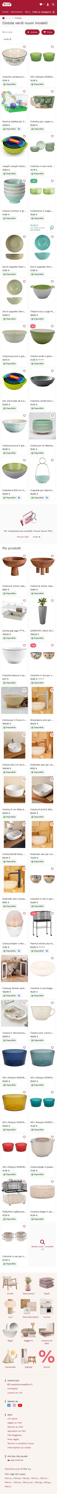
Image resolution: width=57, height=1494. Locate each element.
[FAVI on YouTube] (20, 1405)
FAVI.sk (17, 1478)
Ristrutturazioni (30, 1317)
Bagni (10, 1340)
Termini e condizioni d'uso (20, 1443)
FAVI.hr (8, 1482)
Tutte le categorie (41, 12)
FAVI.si (8, 1486)
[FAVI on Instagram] (14, 1405)
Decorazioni (17, 12)
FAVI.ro (35, 1478)
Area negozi (13, 1439)
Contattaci (12, 1388)
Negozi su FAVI (14, 1423)
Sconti (47, 1367)
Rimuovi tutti (22, 537)
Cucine (46, 1317)
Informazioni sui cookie (19, 1447)
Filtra (49, 32)
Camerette (10, 1367)
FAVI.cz (8, 1478)
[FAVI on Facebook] (8, 1405)
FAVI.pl (26, 1478)
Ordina (34, 32)
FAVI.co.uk (28, 1482)
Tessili (28, 12)
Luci (10, 1317)
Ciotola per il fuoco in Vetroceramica (21, 720)
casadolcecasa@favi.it (21, 1384)
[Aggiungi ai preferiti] (24, 47)
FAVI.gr (47, 1482)
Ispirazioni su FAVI (16, 1431)
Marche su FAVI (15, 1427)
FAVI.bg (39, 1482)
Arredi (5, 12)
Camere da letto (46, 1342)
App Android (17, 1460)
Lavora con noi (14, 1392)
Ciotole (18, 18)
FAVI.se (17, 1482)
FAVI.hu (44, 1478)
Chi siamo (12, 1418)
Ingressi (28, 1367)
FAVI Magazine (14, 1435)
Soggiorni (28, 1340)
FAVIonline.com (12, 1469)
